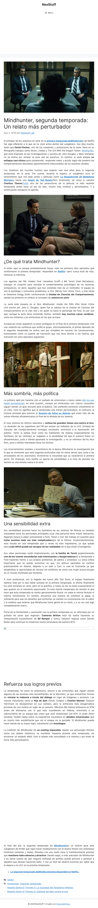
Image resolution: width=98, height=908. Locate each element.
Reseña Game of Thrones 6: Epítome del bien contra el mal (37, 891)
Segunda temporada (30, 883)
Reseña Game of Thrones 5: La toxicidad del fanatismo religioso (40, 887)
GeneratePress (63, 904)
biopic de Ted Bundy (40, 180)
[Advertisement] (49, 36)
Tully (25, 183)
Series (10, 879)
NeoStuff (49, 4)
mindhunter (13, 883)
